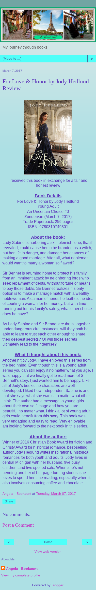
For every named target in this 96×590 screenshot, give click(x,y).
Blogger (57, 585)
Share (9, 501)
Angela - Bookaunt (22, 569)
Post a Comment (18, 525)
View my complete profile (20, 575)
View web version (48, 551)
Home (48, 542)
